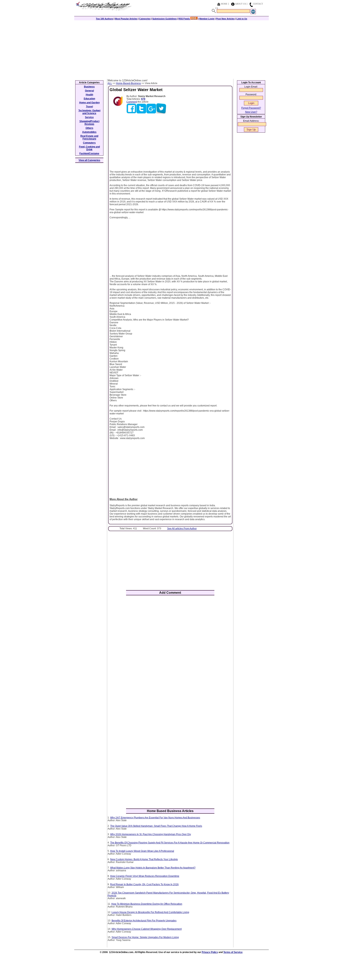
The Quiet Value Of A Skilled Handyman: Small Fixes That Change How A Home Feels (156, 826)
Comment (131, 101)
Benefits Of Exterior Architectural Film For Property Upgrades (144, 920)
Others (89, 128)
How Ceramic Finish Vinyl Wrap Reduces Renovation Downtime (144, 876)
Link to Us (241, 18)
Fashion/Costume (89, 153)
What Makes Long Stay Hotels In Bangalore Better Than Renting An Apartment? (153, 867)
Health (89, 94)
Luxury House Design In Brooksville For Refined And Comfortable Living (150, 912)
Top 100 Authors (104, 18)
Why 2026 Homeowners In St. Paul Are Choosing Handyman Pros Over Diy (150, 834)
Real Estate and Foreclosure (89, 137)
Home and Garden (89, 102)
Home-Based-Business (128, 83)
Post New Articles (225, 18)
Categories (144, 18)
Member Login (206, 18)
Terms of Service (233, 952)
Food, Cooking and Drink (89, 148)
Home (224, 4)
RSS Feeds (184, 18)
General (89, 90)
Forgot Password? (251, 108)
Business (89, 86)
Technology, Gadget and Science (89, 112)
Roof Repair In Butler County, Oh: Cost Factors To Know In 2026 (144, 884)
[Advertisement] (171, 49)
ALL (110, 83)
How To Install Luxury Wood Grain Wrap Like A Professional (142, 851)
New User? (251, 112)
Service (89, 117)
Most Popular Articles (126, 18)
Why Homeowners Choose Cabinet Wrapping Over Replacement (147, 929)
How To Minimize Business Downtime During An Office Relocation (146, 904)
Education (89, 98)
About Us (240, 4)
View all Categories (89, 160)
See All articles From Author (182, 528)
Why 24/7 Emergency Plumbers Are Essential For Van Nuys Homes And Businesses (155, 817)
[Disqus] (170, 650)
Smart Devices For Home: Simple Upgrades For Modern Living (145, 937)
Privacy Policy (210, 952)
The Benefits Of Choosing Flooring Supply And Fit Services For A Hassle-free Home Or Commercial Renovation (169, 842)
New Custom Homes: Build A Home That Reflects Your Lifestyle (144, 859)
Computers (89, 142)
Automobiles (89, 132)
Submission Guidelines (164, 18)
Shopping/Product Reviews (89, 122)
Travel (89, 106)
